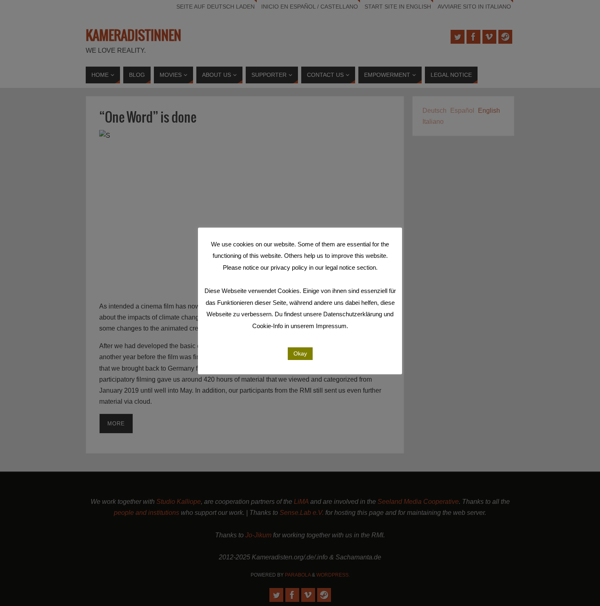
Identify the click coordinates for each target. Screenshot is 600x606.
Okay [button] (300, 353)
